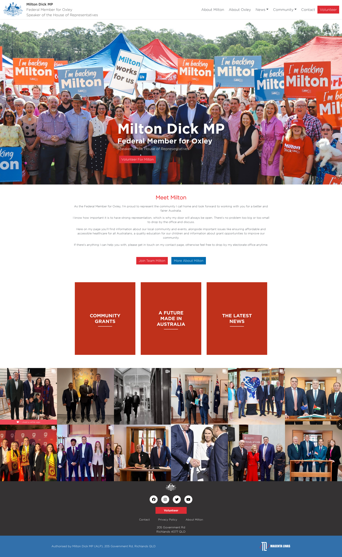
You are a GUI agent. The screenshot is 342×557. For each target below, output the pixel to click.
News (260, 9)
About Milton (212, 9)
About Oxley (240, 9)
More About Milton (188, 260)
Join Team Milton (152, 260)
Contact (308, 9)
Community (283, 9)
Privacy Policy (167, 519)
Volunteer (328, 9)
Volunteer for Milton (137, 159)
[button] (25, 102)
